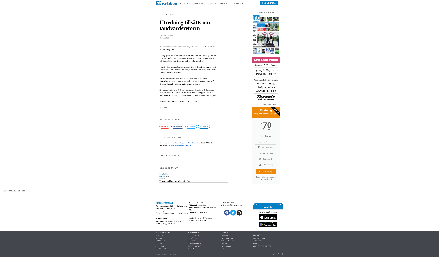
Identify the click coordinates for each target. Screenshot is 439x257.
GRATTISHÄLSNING (228, 241)
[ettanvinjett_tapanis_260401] (266, 102)
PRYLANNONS (226, 246)
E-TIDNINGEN (160, 241)
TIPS (222, 249)
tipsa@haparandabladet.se (185, 143)
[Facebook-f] (278, 254)
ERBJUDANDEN (193, 236)
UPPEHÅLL (192, 241)
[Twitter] (233, 213)
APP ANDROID (160, 249)
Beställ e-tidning (265, 172)
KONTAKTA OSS (259, 238)
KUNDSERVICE (237, 3)
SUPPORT (191, 249)
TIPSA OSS (257, 241)
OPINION (223, 3)
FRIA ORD (224, 236)
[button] (164, 127)
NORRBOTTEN (166, 15)
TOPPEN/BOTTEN (227, 238)
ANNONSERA (258, 243)
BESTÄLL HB (192, 238)
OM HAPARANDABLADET (262, 246)
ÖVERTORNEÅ (200, 3)
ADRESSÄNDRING (194, 243)
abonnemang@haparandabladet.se (169, 221)
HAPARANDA (185, 3)
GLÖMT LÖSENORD (195, 246)
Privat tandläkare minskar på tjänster (175, 181)
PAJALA (213, 3)
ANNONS (224, 243)
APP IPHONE (160, 246)
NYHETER (159, 236)
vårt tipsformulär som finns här (180, 146)
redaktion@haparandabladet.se (167, 211)
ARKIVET (158, 243)
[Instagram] (239, 213)
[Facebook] (227, 213)
